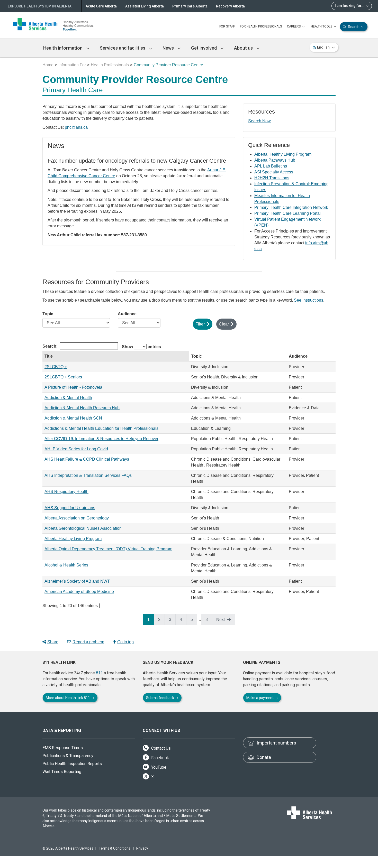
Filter (200, 324)
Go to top (125, 642)
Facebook (159, 757)
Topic (47, 314)
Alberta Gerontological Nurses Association (83, 528)
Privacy (142, 848)
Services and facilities (123, 48)
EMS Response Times (62, 747)
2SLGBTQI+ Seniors (63, 377)
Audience (127, 314)
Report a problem (88, 642)
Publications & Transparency (67, 755)
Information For (72, 65)
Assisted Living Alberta (144, 6)
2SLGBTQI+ (55, 367)
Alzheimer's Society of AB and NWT (77, 581)
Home (47, 65)
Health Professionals (110, 65)
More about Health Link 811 (68, 698)
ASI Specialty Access (273, 172)
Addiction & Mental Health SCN (73, 418)
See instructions (308, 300)
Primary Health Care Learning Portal (287, 213)
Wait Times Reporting (61, 771)
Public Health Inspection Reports (72, 763)
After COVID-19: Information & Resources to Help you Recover (101, 438)
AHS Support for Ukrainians (69, 508)
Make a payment (260, 698)
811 (99, 673)
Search (353, 27)
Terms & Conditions (114, 848)
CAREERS (294, 26)
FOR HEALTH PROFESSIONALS (261, 26)
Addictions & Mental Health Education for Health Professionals (101, 428)
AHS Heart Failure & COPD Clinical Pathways (86, 459)
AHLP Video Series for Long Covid (76, 449)
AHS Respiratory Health (66, 491)
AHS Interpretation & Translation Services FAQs (88, 475)
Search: (50, 346)
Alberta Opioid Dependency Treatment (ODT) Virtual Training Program (108, 549)
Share (52, 642)
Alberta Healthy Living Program (282, 154)
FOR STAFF (227, 26)
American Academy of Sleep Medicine (79, 591)
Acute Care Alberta (101, 6)
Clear (224, 324)
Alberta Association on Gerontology (76, 518)
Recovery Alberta (230, 6)
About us (244, 48)
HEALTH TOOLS (322, 26)
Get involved (204, 48)
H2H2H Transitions (271, 178)
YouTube (158, 767)
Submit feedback (160, 698)
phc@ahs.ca (76, 127)
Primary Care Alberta (190, 6)
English (323, 47)
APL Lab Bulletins (270, 166)
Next (220, 619)
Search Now (259, 121)
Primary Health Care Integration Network (291, 207)
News (169, 48)
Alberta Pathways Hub (274, 160)
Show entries (141, 347)
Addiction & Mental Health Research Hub (82, 408)
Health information (63, 48)
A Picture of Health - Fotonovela (73, 387)
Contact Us (160, 748)
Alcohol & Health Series (66, 565)
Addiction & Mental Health (68, 397)
